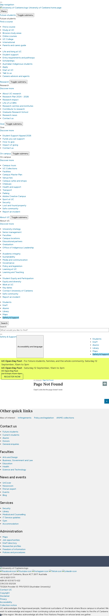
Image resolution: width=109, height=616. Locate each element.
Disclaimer (5, 596)
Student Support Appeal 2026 (17, 135)
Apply (5, 67)
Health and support (12, 187)
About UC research (12, 93)
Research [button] (4, 82)
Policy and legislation (12, 266)
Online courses (10, 36)
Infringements (24, 417)
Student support (10, 54)
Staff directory (10, 543)
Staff (5, 305)
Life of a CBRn (10, 103)
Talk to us (7, 73)
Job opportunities (11, 540)
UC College (8, 39)
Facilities (7, 171)
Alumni (6, 308)
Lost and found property (14, 205)
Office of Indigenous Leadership (18, 247)
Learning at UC (10, 269)
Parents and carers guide (14, 45)
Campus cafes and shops (15, 181)
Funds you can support (14, 139)
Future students (10, 431)
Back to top (106, 401)
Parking (6, 193)
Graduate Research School (15, 112)
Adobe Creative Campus (14, 196)
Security (6, 202)
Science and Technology (14, 469)
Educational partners (12, 241)
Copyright (5, 593)
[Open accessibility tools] (1, 2)
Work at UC (8, 284)
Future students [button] (8, 15)
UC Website (37, 380)
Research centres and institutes (18, 106)
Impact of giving (10, 145)
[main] (54, 388)
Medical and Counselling (14, 514)
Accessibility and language (30, 346)
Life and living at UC (12, 51)
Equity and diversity (12, 281)
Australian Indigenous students (17, 64)
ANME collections (65, 417)
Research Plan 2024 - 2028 (16, 96)
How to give (8, 142)
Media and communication (15, 260)
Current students (11, 435)
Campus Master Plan (12, 174)
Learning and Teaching (13, 272)
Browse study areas (12, 33)
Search (3, 326)
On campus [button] (5, 153)
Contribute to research (14, 109)
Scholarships (8, 60)
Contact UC (6, 589)
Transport (7, 190)
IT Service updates (11, 517)
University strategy (12, 229)
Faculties (7, 235)
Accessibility (6, 602)
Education (7, 463)
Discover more (7, 88)
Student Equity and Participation (18, 278)
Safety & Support (11, 317)
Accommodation (11, 523)
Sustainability (9, 257)
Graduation (8, 244)
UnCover (7, 483)
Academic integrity (11, 253)
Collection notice (8, 605)
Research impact (10, 99)
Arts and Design (10, 457)
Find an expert (9, 489)
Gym (5, 520)
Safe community (10, 208)
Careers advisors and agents (16, 76)
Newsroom (8, 486)
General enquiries (11, 444)
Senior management (12, 232)
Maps (5, 314)
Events (6, 492)
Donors (6, 441)
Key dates (7, 287)
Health (6, 466)
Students (7, 302)
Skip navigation (7, 4)
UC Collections (10, 168)
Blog (5, 495)
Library (6, 311)
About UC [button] (5, 217)
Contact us (8, 118)
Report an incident (11, 211)
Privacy (3, 599)
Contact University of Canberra (18, 290)
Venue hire (8, 178)
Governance (8, 263)
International (9, 42)
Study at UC (8, 30)
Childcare (7, 184)
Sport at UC (8, 199)
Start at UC (8, 70)
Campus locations (11, 238)
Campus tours (9, 165)
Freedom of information (14, 549)
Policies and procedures (14, 552)
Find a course (6, 21)
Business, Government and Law (18, 460)
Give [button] (2, 124)
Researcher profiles (12, 546)
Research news (10, 115)
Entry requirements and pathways (19, 57)
